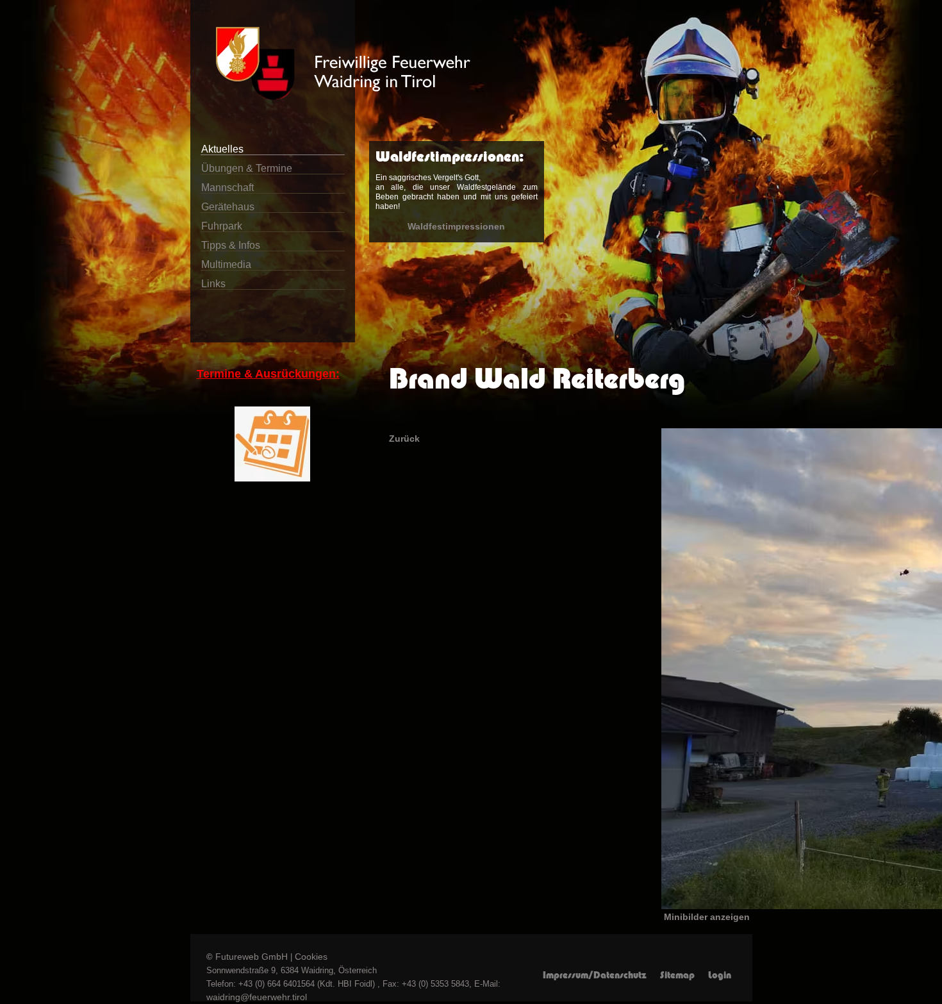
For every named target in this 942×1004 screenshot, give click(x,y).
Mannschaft (227, 187)
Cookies (311, 956)
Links (213, 283)
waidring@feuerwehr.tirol (256, 997)
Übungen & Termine (246, 168)
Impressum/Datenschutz (595, 975)
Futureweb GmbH (251, 956)
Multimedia (226, 264)
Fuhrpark (221, 226)
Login (719, 975)
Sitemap (677, 975)
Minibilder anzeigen (707, 917)
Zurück (404, 438)
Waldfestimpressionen (456, 226)
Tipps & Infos (230, 245)
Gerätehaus (227, 206)
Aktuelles (222, 149)
